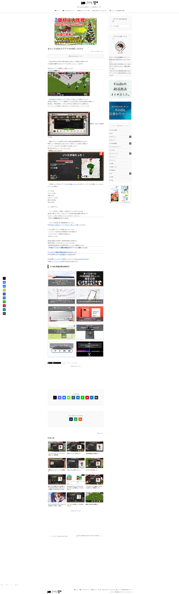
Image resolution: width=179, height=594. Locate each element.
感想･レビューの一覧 (96, 589)
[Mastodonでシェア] (4, 282)
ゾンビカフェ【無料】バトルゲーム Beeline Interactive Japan (71, 259)
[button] (4, 313)
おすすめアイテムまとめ (109, 589)
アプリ (50, 362)
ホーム (76, 589)
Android (64, 362)
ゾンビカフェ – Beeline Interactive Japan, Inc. (64, 261)
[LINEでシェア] (4, 301)
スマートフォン (57, 362)
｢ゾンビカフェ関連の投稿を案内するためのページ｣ (62, 252)
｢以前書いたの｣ (72, 184)
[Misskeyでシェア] (4, 290)
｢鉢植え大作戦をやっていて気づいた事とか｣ (64, 99)
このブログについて (85, 589)
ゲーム (69, 362)
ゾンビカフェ (75, 362)
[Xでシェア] (55, 397)
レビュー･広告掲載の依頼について (124, 589)
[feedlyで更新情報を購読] (75, 419)
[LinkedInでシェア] (4, 309)
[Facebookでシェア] (73, 397)
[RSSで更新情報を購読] (80, 419)
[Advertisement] (76, 377)
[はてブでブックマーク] (78, 397)
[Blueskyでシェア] (4, 286)
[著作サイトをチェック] (71, 419)
